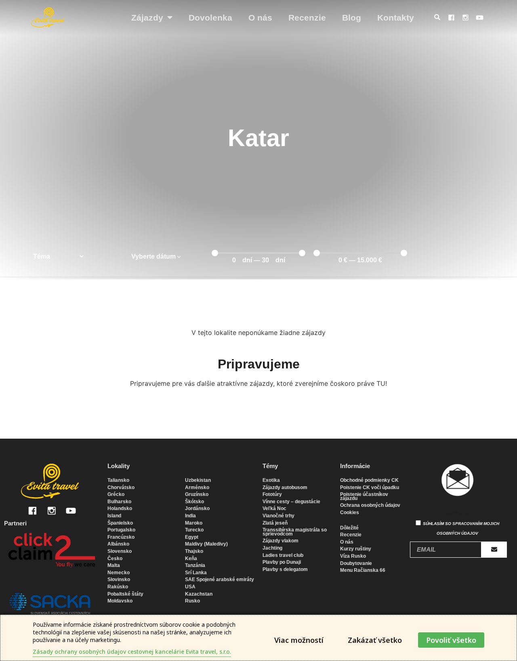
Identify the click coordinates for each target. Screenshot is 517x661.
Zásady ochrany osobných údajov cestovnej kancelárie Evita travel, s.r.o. (132, 651)
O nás (260, 17)
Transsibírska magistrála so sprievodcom (295, 532)
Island (114, 516)
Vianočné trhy (278, 516)
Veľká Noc (274, 508)
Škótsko (194, 501)
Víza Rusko (353, 556)
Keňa (191, 558)
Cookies (349, 512)
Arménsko (197, 487)
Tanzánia (195, 565)
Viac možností (299, 640)
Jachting (272, 548)
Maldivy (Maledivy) (206, 544)
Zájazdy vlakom (280, 541)
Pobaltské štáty (125, 594)
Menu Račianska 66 (362, 570)
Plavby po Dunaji (282, 562)
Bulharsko (119, 501)
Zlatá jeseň (275, 523)
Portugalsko (121, 530)
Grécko (115, 494)
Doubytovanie (356, 563)
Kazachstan (198, 594)
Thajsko (194, 551)
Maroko (193, 523)
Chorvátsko (121, 487)
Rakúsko (117, 587)
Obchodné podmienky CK (369, 480)
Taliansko (118, 480)
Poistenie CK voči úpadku (369, 487)
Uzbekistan (198, 480)
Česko (114, 558)
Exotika (271, 480)
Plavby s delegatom (285, 569)
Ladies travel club (283, 555)
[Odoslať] (494, 550)
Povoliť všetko (451, 640)
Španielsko (120, 523)
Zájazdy (147, 17)
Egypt (191, 537)
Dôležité (349, 528)
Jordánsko (197, 508)
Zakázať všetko (375, 640)
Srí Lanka (196, 572)
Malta (113, 565)
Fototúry (272, 494)
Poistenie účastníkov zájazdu (364, 496)
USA (190, 587)
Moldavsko (119, 601)
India (190, 516)
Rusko (192, 601)
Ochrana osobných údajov (370, 505)
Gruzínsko (196, 494)
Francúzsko (121, 537)
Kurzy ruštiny (355, 549)
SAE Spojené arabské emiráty (219, 579)
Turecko (194, 530)
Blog (351, 17)
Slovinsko (118, 579)
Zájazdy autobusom (285, 487)
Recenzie (307, 17)
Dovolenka (210, 17)
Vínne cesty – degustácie (291, 501)
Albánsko (118, 544)
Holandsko (119, 508)
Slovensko (119, 551)
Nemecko (118, 572)
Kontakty (395, 17)
